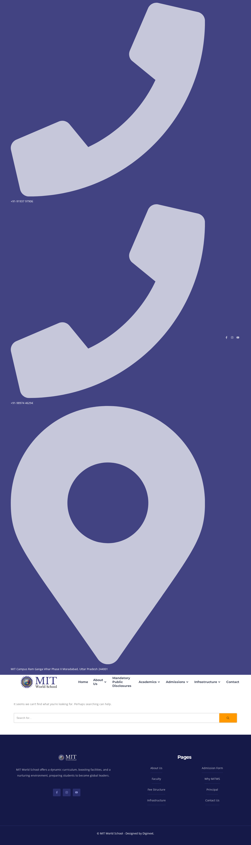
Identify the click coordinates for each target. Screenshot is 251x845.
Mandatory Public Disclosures (121, 682)
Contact (232, 682)
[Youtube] (237, 337)
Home (83, 682)
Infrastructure (205, 682)
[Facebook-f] (226, 337)
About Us (98, 682)
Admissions (175, 682)
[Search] (228, 718)
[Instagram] (232, 337)
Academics (148, 682)
